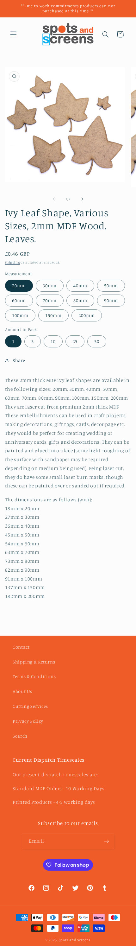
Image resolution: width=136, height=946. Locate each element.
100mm (20, 315)
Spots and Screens (75, 940)
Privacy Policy (28, 721)
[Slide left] (54, 199)
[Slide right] (82, 199)
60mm (19, 300)
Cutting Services (30, 706)
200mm (86, 315)
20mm (19, 285)
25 (74, 341)
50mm (111, 285)
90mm (111, 300)
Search (20, 736)
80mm (80, 300)
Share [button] (19, 360)
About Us (22, 691)
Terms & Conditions (34, 676)
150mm (53, 315)
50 (96, 341)
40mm (80, 285)
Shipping (12, 262)
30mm (50, 285)
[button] (13, 34)
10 (53, 341)
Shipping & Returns (34, 661)
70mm (50, 300)
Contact (21, 647)
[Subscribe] (106, 841)
